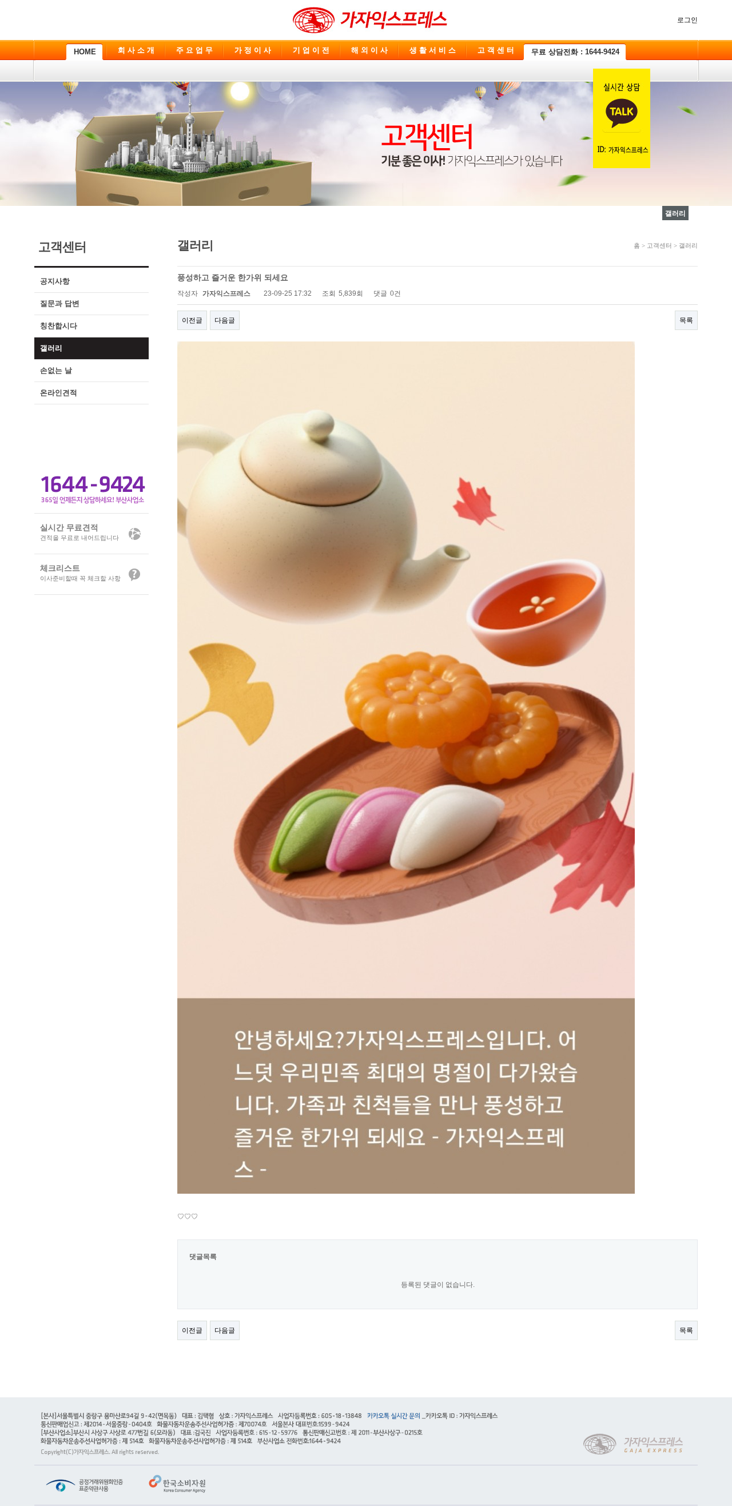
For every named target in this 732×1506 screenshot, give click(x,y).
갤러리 (51, 348)
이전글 (192, 320)
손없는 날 (56, 370)
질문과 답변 (59, 303)
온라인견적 (58, 392)
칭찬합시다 (58, 325)
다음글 (224, 320)
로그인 (687, 20)
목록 (686, 320)
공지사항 (55, 281)
